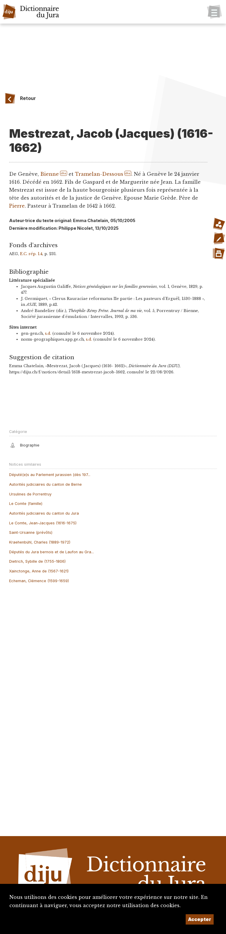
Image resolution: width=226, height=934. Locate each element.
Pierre (17, 206)
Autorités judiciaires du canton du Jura (44, 513)
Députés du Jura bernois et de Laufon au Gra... (51, 552)
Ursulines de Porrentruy (30, 494)
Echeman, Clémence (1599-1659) (39, 581)
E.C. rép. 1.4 (31, 254)
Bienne (49, 174)
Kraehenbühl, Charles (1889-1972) (39, 542)
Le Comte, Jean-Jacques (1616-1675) (43, 523)
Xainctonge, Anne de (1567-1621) (39, 571)
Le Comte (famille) (25, 503)
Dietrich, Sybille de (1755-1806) (37, 561)
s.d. (48, 333)
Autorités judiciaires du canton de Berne (45, 484)
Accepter (199, 919)
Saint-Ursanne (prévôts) (30, 532)
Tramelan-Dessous (99, 174)
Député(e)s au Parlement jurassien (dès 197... (49, 474)
